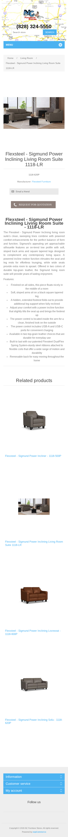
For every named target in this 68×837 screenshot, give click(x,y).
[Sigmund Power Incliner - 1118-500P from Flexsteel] (34, 420)
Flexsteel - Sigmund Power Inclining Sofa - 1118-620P (33, 721)
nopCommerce (39, 832)
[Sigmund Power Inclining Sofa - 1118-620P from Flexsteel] (34, 684)
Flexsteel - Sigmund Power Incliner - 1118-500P (33, 455)
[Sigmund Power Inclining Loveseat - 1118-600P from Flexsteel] (34, 595)
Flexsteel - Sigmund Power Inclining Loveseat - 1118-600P (33, 632)
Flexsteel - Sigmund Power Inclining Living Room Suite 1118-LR (34, 543)
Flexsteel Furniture (41, 181)
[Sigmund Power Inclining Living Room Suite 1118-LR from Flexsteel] (34, 506)
